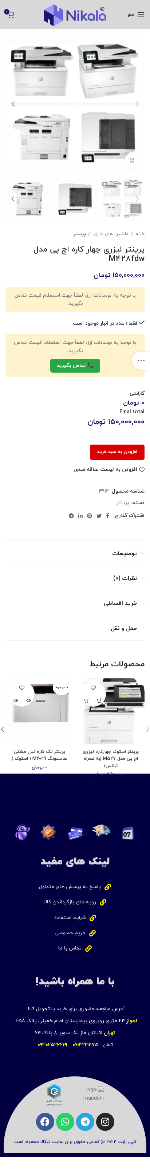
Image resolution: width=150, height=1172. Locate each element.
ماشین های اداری (110, 233)
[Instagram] (105, 1122)
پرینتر (80, 233)
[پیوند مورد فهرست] (75, 887)
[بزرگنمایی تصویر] (132, 160)
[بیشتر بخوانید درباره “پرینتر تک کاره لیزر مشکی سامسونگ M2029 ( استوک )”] (28, 700)
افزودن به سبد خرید (117, 452)
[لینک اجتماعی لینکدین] (80, 516)
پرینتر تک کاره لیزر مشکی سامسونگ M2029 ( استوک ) (39, 755)
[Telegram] (85, 1122)
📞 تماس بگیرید (75, 365)
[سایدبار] (141, 361)
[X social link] (99, 516)
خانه (139, 233)
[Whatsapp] (65, 1122)
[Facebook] (45, 1122)
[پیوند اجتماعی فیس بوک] (107, 516)
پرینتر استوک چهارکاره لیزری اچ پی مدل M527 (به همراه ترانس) (111, 758)
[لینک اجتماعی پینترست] (89, 516)
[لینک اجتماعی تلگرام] (71, 516)
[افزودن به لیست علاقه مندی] (93, 687)
